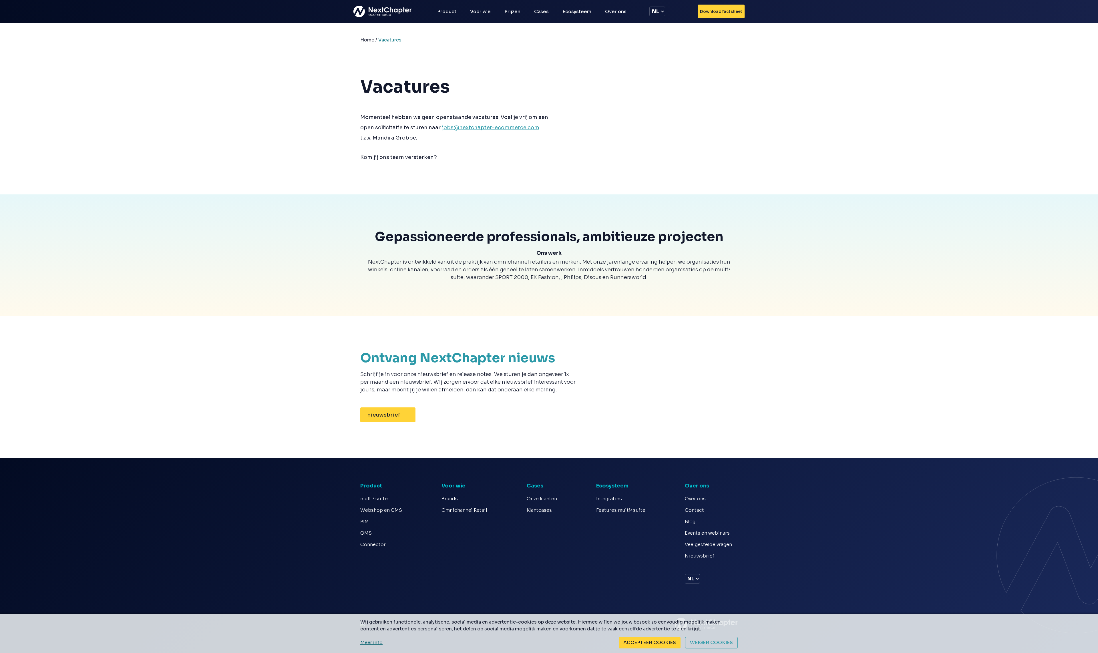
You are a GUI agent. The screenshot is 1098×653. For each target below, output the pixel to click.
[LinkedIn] (687, 567)
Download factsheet (721, 11)
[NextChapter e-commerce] (386, 11)
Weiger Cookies (711, 643)
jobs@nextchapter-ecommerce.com (490, 127)
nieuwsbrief (383, 415)
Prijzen (512, 12)
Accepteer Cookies (649, 643)
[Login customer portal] (687, 11)
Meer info (371, 643)
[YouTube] (695, 567)
